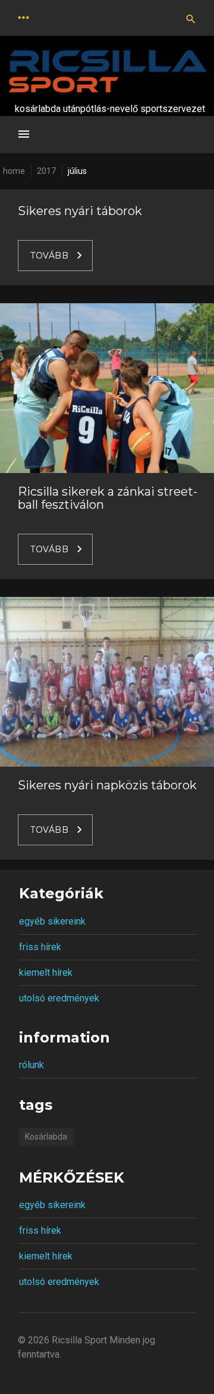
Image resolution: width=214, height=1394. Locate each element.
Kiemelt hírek (46, 972)
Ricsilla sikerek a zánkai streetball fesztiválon (107, 498)
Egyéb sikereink (52, 921)
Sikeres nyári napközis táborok (107, 785)
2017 (46, 171)
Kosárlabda (46, 1136)
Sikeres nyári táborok (80, 211)
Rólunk (31, 1065)
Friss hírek (40, 947)
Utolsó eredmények (59, 998)
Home (14, 171)
